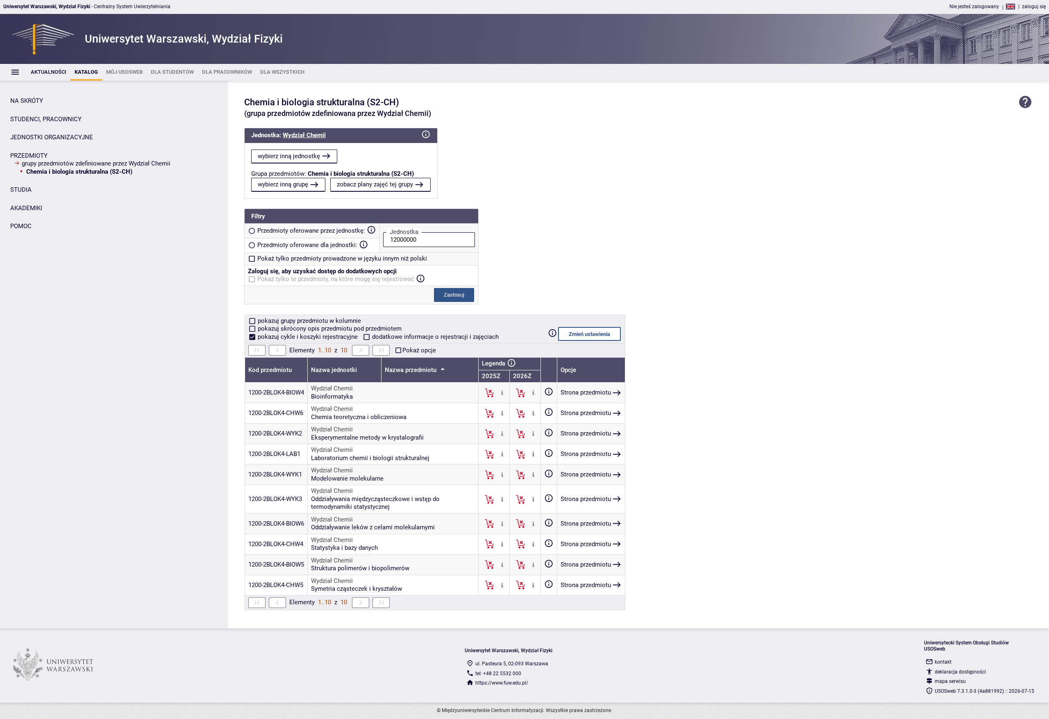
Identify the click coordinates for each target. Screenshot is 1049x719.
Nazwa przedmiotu (411, 370)
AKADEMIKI (26, 208)
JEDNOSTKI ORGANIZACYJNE (51, 137)
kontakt (943, 662)
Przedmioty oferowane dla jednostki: (307, 245)
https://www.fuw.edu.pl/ (501, 683)
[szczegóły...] (502, 392)
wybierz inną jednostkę (289, 156)
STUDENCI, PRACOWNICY (46, 119)
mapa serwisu (950, 681)
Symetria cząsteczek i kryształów (356, 588)
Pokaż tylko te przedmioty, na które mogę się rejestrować (335, 279)
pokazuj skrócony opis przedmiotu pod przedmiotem (329, 328)
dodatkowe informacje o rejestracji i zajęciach (434, 336)
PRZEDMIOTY (29, 155)
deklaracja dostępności (960, 672)
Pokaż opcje (419, 350)
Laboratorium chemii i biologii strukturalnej (370, 458)
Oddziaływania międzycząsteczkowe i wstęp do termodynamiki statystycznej (375, 503)
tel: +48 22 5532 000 (498, 673)
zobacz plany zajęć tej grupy (375, 184)
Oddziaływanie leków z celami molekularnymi (373, 527)
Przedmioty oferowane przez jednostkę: (311, 230)
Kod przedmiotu (270, 370)
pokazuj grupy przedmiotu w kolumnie (308, 320)
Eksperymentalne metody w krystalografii (367, 437)
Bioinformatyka (332, 396)
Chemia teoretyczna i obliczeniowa (358, 417)
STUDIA (21, 189)
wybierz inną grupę (283, 184)
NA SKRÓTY (26, 100)
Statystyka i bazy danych (344, 547)
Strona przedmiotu (586, 392)
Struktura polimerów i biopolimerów (360, 568)
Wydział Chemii (304, 135)
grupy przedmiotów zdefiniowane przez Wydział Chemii (96, 163)
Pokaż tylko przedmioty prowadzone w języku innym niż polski (342, 258)
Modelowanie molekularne (347, 478)
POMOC (21, 226)
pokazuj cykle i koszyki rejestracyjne (307, 336)
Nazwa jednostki (334, 370)
